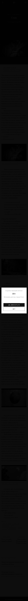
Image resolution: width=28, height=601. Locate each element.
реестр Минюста (15, 302)
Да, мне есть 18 (14, 305)
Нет (14, 309)
